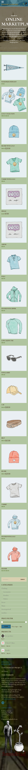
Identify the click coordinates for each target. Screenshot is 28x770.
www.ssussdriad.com (10, 699)
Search (23, 579)
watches (4, 613)
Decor (3, 602)
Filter (6, 626)
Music (3, 606)
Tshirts (5, 599)
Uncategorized (6, 609)
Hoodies (6, 595)
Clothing (4, 588)
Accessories (7, 592)
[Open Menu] (2, 2)
